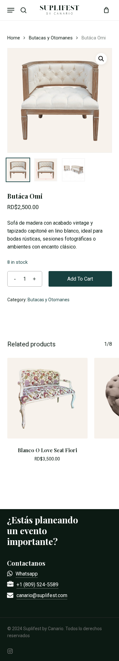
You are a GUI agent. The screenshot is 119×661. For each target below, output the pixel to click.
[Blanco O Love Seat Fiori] (47, 398)
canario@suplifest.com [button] (42, 595)
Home (13, 38)
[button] (10, 10)
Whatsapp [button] (27, 574)
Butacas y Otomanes (51, 38)
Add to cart (80, 279)
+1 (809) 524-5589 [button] (37, 585)
